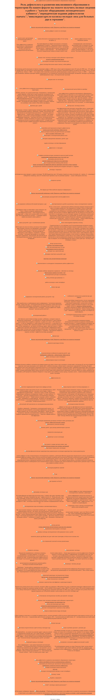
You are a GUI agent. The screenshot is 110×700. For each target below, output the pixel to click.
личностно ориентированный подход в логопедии (55, 606)
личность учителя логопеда (84, 306)
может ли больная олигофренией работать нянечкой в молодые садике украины (55, 164)
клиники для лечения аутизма (55, 245)
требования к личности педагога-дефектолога (55, 665)
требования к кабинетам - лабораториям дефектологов (55, 355)
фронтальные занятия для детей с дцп (55, 272)
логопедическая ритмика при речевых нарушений (55, 446)
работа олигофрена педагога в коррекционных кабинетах (55, 662)
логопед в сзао (88, 647)
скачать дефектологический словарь (55, 422)
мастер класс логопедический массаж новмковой (55, 577)
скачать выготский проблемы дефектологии (55, 130)
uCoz (58, 699)
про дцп (55, 669)
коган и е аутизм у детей (72, 693)
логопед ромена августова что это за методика (55, 161)
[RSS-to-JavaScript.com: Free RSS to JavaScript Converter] (40, 691)
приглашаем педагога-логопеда (55, 249)
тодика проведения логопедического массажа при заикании (55, 527)
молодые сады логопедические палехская (55, 258)
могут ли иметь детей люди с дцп (55, 133)
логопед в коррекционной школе (55, 59)
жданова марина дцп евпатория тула (55, 602)
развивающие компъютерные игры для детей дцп (55, 157)
